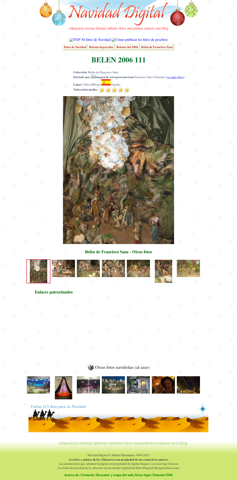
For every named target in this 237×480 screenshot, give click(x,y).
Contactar (87, 475)
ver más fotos (175, 77)
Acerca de (71, 475)
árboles (113, 28)
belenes (101, 28)
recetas (90, 28)
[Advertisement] (54, 331)
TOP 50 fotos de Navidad (92, 39)
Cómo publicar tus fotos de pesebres (141, 39)
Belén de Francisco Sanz (157, 47)
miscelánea (135, 28)
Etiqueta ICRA (163, 475)
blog (165, 28)
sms (158, 28)
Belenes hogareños (101, 47)
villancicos (76, 28)
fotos (122, 28)
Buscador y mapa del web (114, 475)
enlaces (149, 28)
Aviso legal (143, 475)
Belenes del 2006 (127, 47)
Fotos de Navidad (75, 47)
